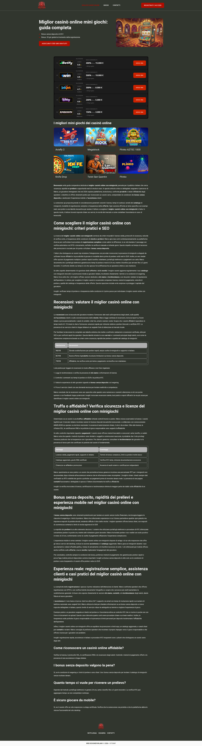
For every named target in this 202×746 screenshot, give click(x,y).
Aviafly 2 (59, 149)
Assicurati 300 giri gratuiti (54, 43)
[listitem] (101, 63)
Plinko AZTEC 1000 (130, 149)
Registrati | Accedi (152, 5)
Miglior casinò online (90, 5)
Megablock (93, 149)
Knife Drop (61, 176)
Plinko (123, 176)
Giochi (106, 5)
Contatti (116, 5)
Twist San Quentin (97, 176)
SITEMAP (113, 743)
